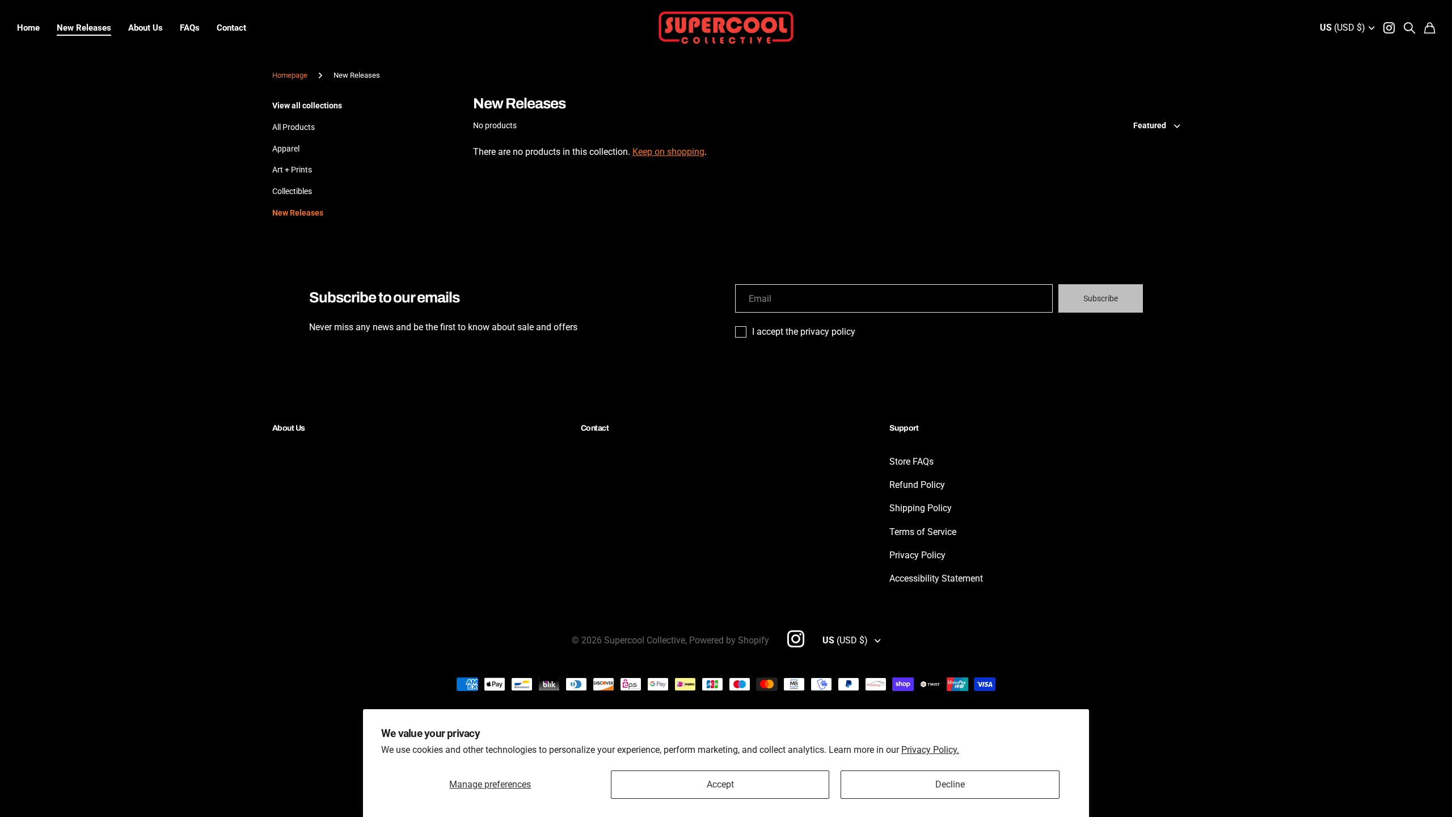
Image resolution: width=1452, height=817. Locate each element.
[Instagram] (795, 638)
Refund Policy (917, 484)
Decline (950, 784)
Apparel (285, 148)
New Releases (84, 28)
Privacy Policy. (930, 749)
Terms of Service (922, 532)
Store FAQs (911, 461)
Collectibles (292, 191)
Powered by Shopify (729, 640)
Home (28, 28)
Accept (720, 784)
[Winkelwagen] (1429, 27)
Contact (231, 28)
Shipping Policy (920, 508)
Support (903, 428)
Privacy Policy (917, 555)
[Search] (1409, 27)
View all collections (307, 105)
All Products (293, 127)
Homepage (289, 75)
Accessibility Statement (936, 578)
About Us (145, 28)
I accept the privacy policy (803, 331)
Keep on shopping (668, 151)
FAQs (190, 28)
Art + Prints (292, 169)
